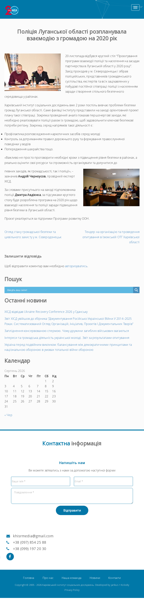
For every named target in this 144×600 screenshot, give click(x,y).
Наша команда (71, 578)
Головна (28, 578)
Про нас (48, 578)
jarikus (114, 585)
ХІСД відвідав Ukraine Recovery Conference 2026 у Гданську (46, 312)
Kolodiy (125, 585)
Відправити (72, 510)
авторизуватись (76, 266)
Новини (95, 578)
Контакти (114, 578)
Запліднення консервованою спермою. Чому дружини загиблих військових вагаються (66, 331)
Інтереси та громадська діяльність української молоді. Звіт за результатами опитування (66, 338)
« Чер (8, 415)
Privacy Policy (72, 590)
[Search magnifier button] (136, 290)
